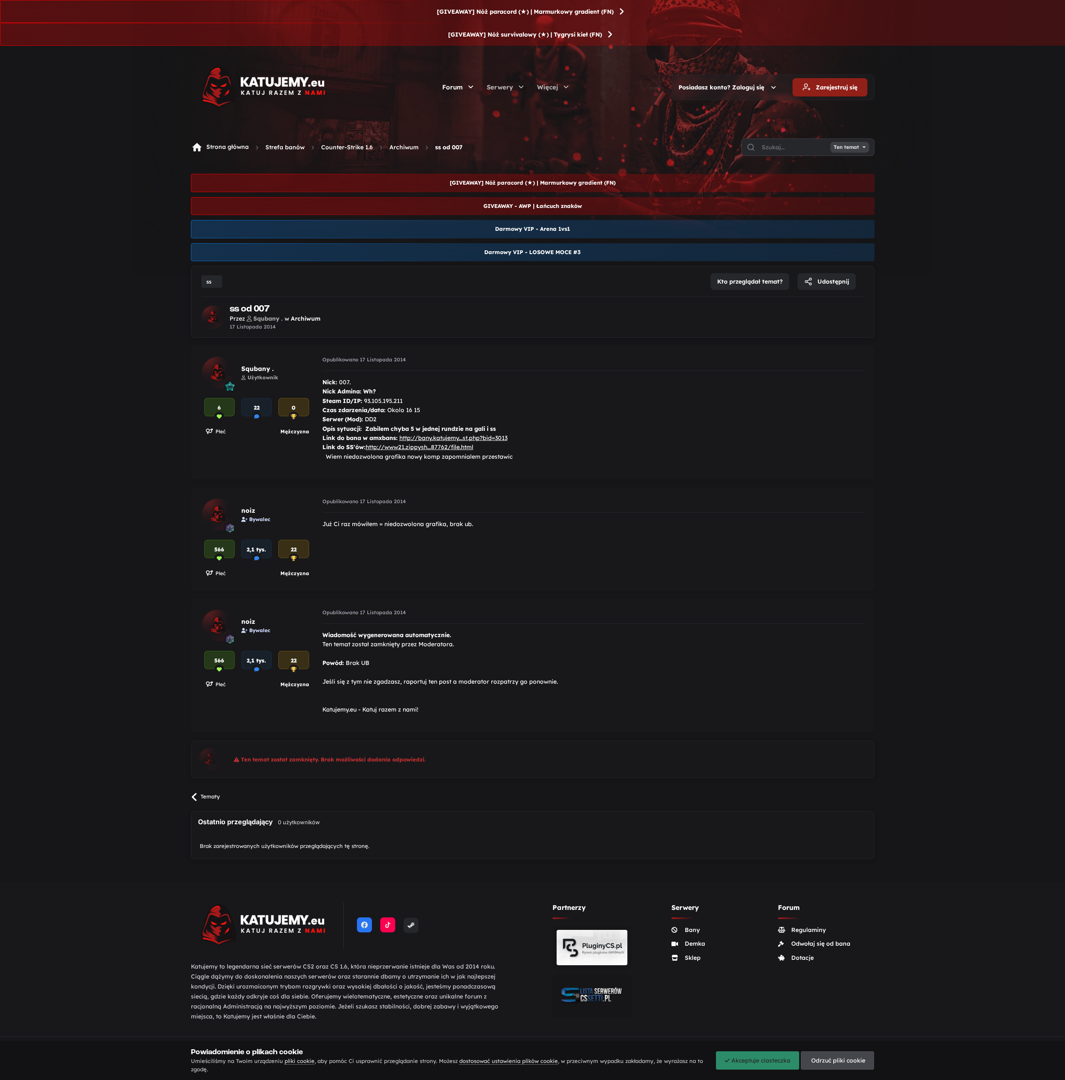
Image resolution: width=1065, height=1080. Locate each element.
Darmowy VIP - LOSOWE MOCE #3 (532, 252)
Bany (692, 930)
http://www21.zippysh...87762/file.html (419, 447)
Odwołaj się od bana (820, 943)
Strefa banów (285, 147)
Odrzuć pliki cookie (837, 1060)
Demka (695, 943)
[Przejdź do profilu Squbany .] (213, 317)
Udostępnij (832, 281)
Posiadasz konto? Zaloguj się (723, 87)
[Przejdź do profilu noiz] (218, 515)
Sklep (693, 957)
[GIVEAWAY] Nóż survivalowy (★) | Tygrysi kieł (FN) (525, 34)
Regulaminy (808, 930)
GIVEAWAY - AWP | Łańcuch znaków (532, 206)
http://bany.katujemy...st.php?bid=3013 (453, 438)
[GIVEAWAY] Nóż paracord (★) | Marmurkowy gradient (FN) (525, 11)
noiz (248, 510)
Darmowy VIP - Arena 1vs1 (532, 228)
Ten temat (846, 147)
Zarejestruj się (835, 87)
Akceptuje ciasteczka (760, 1060)
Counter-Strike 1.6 (347, 147)
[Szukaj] (751, 147)
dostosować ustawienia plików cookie (508, 1061)
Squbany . (257, 369)
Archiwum (404, 147)
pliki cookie (300, 1061)
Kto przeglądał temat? (750, 281)
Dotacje (802, 957)
